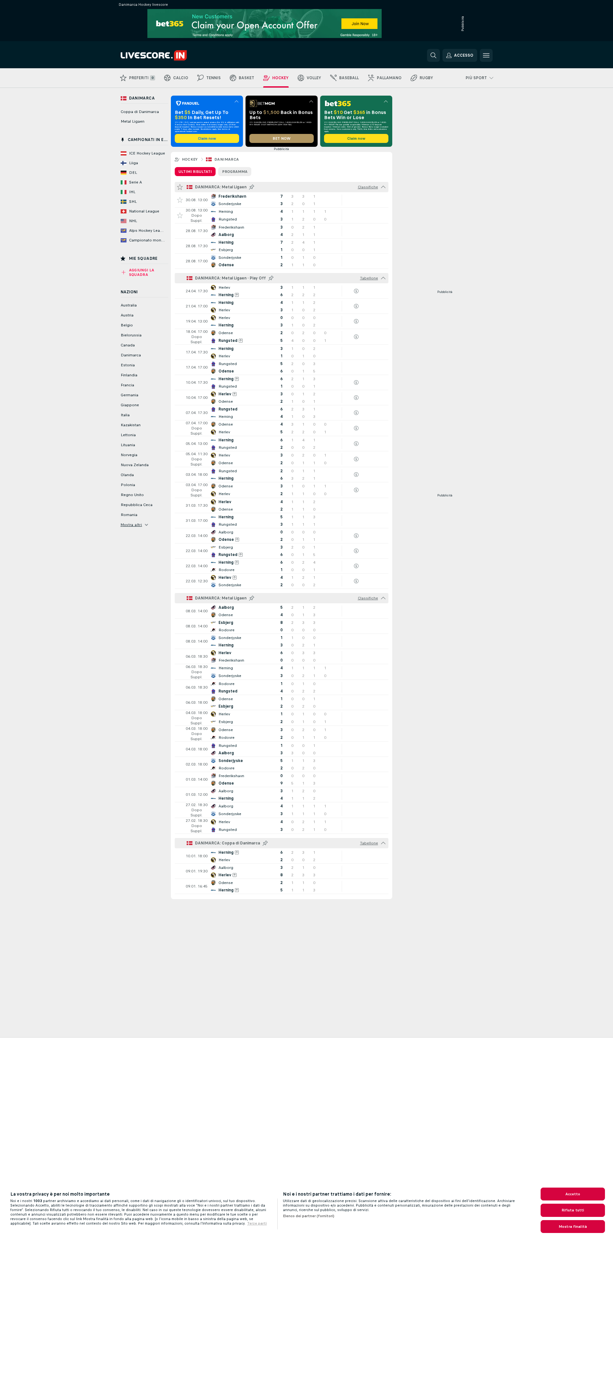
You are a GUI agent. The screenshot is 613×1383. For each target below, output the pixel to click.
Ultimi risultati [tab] (195, 171)
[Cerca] (433, 55)
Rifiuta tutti (573, 1210)
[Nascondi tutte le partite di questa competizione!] (383, 187)
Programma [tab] (234, 171)
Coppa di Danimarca (140, 111)
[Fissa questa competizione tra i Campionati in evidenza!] (251, 187)
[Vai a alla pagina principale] (165, 55)
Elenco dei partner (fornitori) (308, 1216)
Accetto (572, 1194)
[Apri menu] (486, 55)
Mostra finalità (573, 1226)
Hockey (190, 159)
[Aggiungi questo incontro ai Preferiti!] (180, 200)
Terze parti (257, 1223)
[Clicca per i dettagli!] (281, 200)
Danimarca (226, 159)
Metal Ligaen (132, 121)
